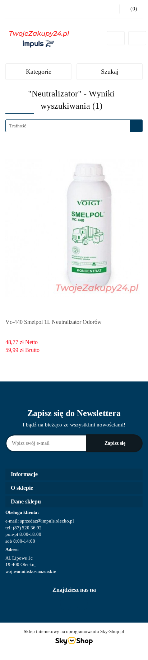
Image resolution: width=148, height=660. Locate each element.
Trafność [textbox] (17, 125)
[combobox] (74, 125)
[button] (74, 474)
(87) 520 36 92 (27, 527)
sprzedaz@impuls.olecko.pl (47, 521)
